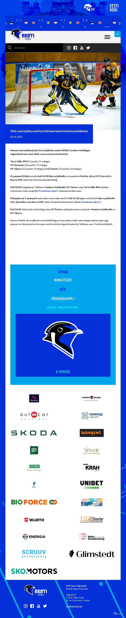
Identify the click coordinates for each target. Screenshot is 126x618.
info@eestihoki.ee (74, 606)
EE (117, 34)
